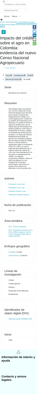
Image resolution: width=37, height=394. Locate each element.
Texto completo (11, 68)
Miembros (14, 22)
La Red (7, 22)
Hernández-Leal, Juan (17, 188)
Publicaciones (5, 24)
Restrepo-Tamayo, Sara (17, 191)
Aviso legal (5, 387)
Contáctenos (5, 389)
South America (14, 255)
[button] (34, 27)
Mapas (13, 24)
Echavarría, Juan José (17, 184)
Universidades (23, 22)
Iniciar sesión (21, 24)
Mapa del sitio (6, 383)
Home (2, 22)
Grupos (32, 22)
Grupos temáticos (7, 368)
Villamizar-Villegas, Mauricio (19, 195)
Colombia (12, 252)
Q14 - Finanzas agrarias (17, 226)
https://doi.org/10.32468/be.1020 (20, 319)
